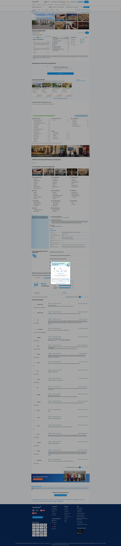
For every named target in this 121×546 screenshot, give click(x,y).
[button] (60, 273)
